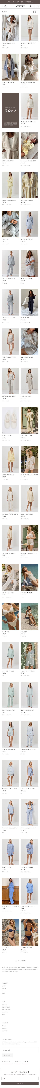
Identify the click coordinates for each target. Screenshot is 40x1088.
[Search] (6, 6)
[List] (37, 12)
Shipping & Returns (6, 1007)
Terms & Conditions (6, 1009)
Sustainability (4, 1030)
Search (3, 1014)
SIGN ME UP (20, 1083)
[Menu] (2, 6)
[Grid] (34, 12)
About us (4, 1025)
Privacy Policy (4, 1012)
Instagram (4, 986)
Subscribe (7, 1055)
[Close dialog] (1, 1070)
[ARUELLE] (20, 6)
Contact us (4, 1004)
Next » (24, 960)
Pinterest (4, 991)
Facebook (4, 988)
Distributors (4, 1028)
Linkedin (3, 993)
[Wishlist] (34, 6)
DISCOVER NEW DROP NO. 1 (20, 2)
